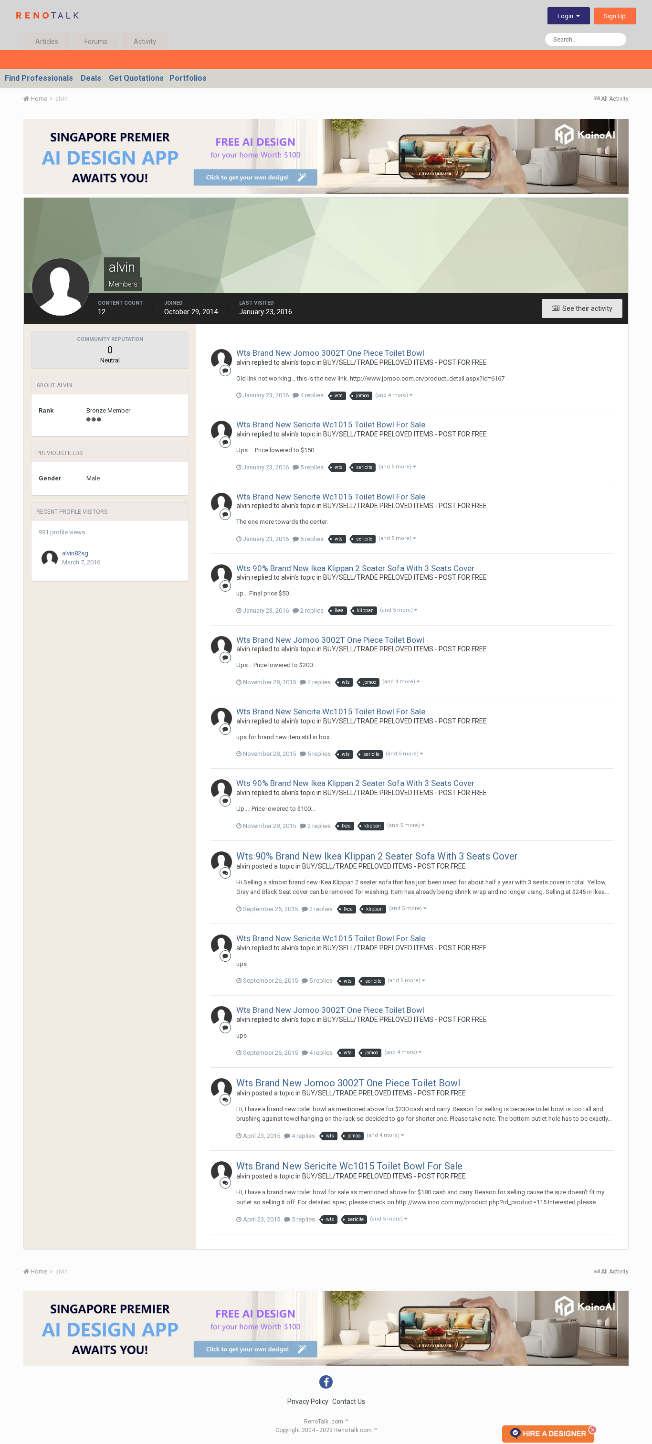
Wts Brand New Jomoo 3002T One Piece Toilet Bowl (330, 353)
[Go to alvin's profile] (221, 359)
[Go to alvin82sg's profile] (50, 559)
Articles (46, 41)
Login (566, 16)
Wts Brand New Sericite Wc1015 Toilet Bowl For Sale (330, 424)
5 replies (311, 467)
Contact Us (348, 1401)
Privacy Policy (307, 1401)
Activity (145, 41)
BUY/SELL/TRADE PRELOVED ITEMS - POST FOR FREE (405, 362)
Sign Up (615, 16)
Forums (95, 41)
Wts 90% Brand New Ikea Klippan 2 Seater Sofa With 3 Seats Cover (355, 568)
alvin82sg (75, 553)
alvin (243, 362)
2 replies (311, 610)
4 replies (311, 395)
